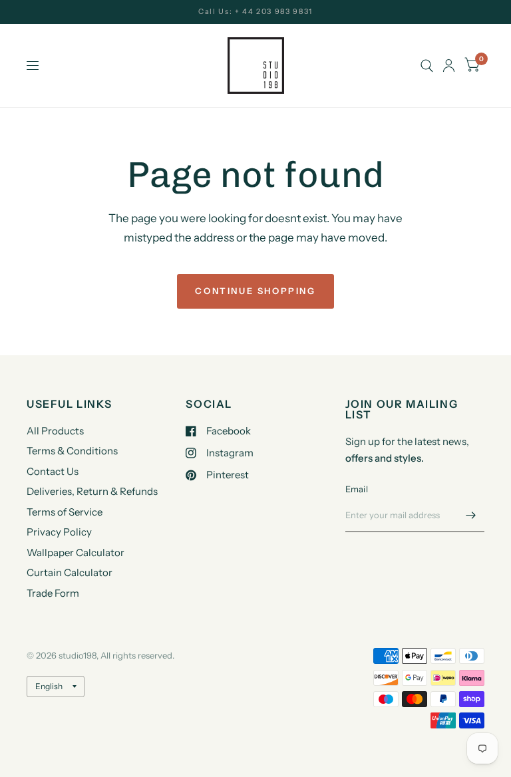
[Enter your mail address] (471, 515)
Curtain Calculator (69, 572)
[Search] (427, 65)
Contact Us (53, 471)
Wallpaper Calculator (75, 552)
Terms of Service (64, 512)
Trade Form (53, 593)
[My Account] (449, 65)
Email (356, 489)
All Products (55, 430)
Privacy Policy (59, 532)
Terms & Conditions (72, 450)
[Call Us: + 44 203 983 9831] (255, 11)
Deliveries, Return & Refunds (92, 491)
